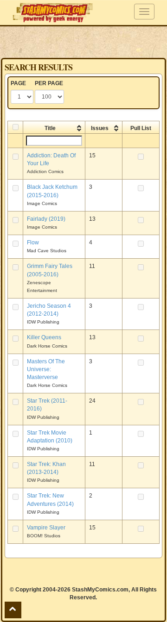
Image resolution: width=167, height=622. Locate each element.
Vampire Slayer (46, 527)
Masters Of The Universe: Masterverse (46, 369)
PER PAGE (49, 83)
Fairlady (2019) (46, 219)
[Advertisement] (83, 41)
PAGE (18, 83)
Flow (33, 242)
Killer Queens (44, 337)
